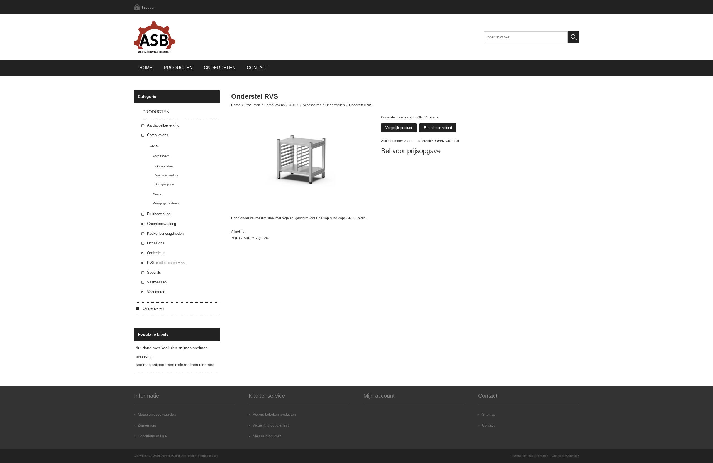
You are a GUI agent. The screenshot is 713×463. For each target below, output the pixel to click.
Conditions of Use (152, 436)
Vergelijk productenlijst (271, 425)
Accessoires (161, 156)
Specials (154, 272)
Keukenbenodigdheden (165, 233)
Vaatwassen (157, 282)
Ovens (157, 194)
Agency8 (573, 455)
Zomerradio (147, 425)
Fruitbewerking (158, 214)
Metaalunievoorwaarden (157, 414)
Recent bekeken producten (274, 414)
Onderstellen (164, 166)
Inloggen (148, 7)
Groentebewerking (161, 224)
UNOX (154, 145)
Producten (178, 67)
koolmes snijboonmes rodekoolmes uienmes (175, 364)
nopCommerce (538, 455)
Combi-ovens (157, 135)
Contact (257, 67)
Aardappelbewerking (163, 125)
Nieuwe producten (267, 436)
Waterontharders (166, 175)
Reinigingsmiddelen (166, 203)
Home (146, 67)
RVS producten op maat (166, 263)
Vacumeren (156, 292)
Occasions (155, 243)
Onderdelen (220, 67)
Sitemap (488, 414)
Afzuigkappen (164, 184)
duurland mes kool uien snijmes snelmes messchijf (171, 352)
